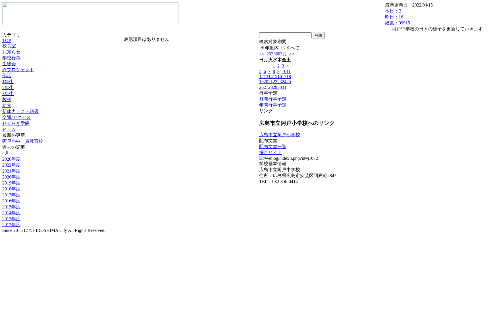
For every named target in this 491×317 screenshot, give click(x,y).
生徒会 (9, 63)
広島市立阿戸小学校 (279, 134)
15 (275, 76)
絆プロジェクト (18, 69)
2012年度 (11, 224)
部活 (6, 75)
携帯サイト (270, 152)
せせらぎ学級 (16, 123)
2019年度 (11, 182)
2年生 (8, 87)
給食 (6, 105)
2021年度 (11, 171)
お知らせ (11, 51)
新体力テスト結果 (20, 111)
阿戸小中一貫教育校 (22, 141)
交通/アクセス (16, 117)
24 (284, 81)
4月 (5, 153)
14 (270, 76)
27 (266, 87)
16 (279, 76)
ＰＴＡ (9, 129)
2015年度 (11, 206)
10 (284, 71)
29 (275, 87)
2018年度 (11, 188)
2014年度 (11, 212)
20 (266, 81)
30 (279, 87)
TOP (6, 40)
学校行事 (11, 57)
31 (284, 87)
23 (279, 81)
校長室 (9, 45)
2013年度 (11, 218)
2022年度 (11, 165)
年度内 (272, 47)
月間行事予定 (272, 98)
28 (270, 87)
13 (266, 76)
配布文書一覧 (272, 146)
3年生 (8, 93)
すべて (292, 47)
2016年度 (11, 200)
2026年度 (11, 159)
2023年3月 (277, 53)
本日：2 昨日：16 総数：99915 (397, 17)
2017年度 (11, 194)
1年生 (8, 81)
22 (275, 81)
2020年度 (11, 177)
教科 (6, 99)
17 (284, 76)
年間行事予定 (272, 104)
